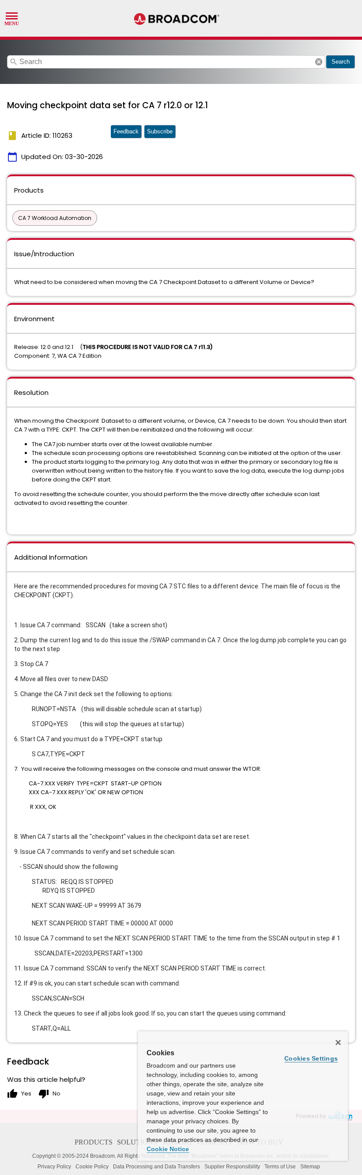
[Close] (338, 1042)
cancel (318, 61)
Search (341, 61)
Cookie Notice (168, 1148)
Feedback (126, 131)
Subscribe (160, 131)
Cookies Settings (311, 1058)
